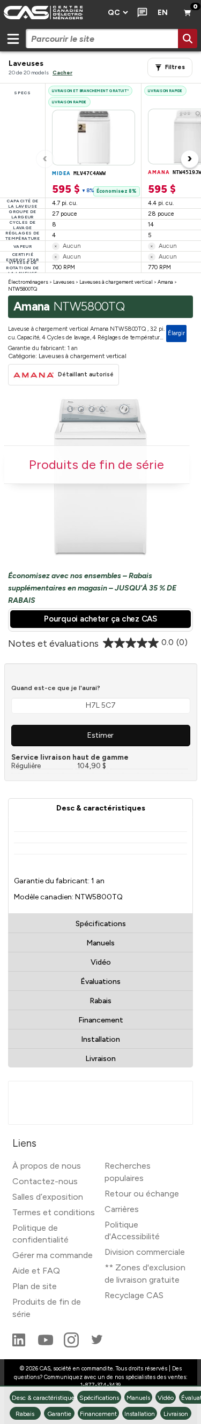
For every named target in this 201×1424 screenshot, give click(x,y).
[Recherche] (187, 38)
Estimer (100, 735)
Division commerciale (145, 1252)
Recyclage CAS (134, 1295)
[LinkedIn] (19, 1344)
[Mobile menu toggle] (13, 38)
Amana (165, 282)
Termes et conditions (53, 1212)
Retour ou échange (142, 1193)
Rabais (100, 1000)
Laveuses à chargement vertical (116, 282)
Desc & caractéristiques (100, 808)
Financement (100, 1020)
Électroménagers (28, 282)
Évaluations (100, 981)
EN (163, 12)
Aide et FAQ (36, 1271)
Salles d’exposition (47, 1197)
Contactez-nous (45, 1181)
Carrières (122, 1209)
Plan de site (34, 1286)
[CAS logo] (50, 13)
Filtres (175, 67)
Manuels (100, 943)
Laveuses (64, 282)
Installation (100, 1039)
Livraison (100, 1058)
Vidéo (101, 962)
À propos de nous (46, 1166)
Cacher (62, 72)
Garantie (59, 1414)
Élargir (176, 333)
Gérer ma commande (52, 1255)
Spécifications (101, 923)
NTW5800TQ (22, 289)
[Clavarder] (140, 13)
